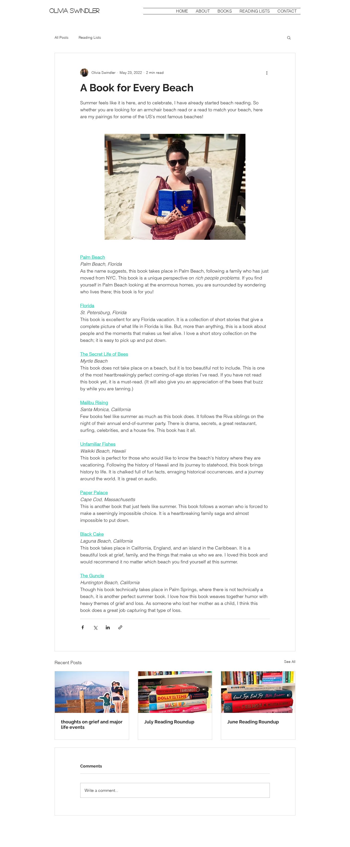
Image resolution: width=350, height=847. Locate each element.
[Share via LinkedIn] (107, 627)
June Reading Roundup (253, 721)
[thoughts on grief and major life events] (92, 692)
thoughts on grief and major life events (91, 724)
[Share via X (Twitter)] (95, 627)
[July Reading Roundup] (175, 692)
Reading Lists (90, 37)
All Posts (61, 37)
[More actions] (267, 72)
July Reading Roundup (169, 721)
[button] (288, 37)
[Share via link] (120, 627)
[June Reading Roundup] (258, 692)
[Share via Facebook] (82, 627)
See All (289, 661)
